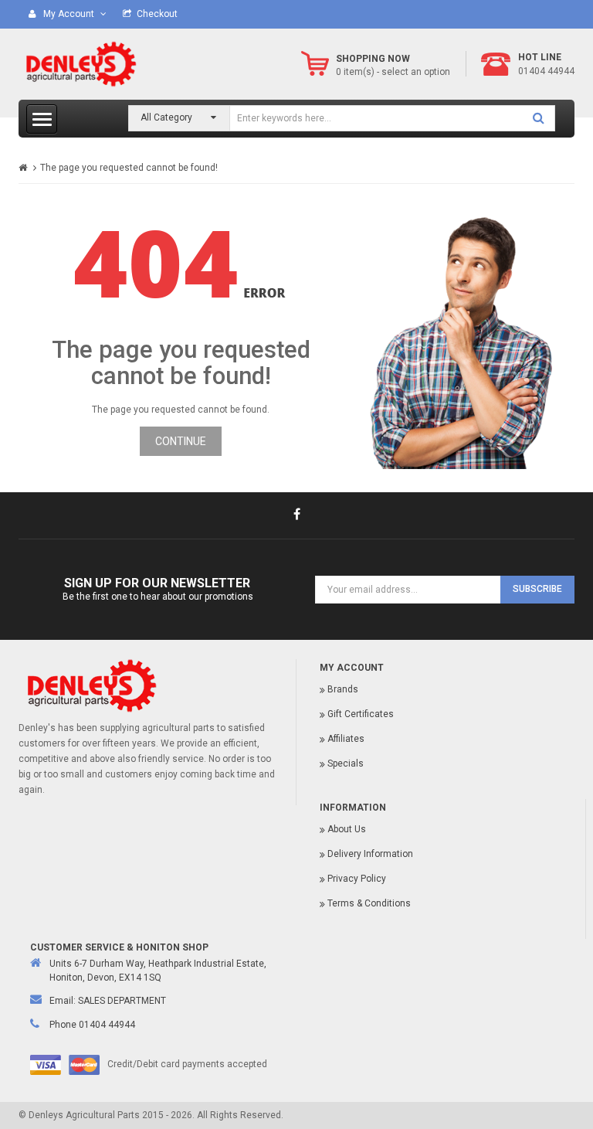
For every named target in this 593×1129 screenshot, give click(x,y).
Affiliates (345, 738)
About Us (346, 829)
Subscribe (537, 588)
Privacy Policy (356, 878)
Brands (342, 689)
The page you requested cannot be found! (129, 167)
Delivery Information (370, 853)
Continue (180, 441)
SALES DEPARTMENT (122, 1000)
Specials (345, 763)
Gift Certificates (360, 714)
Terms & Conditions (369, 903)
